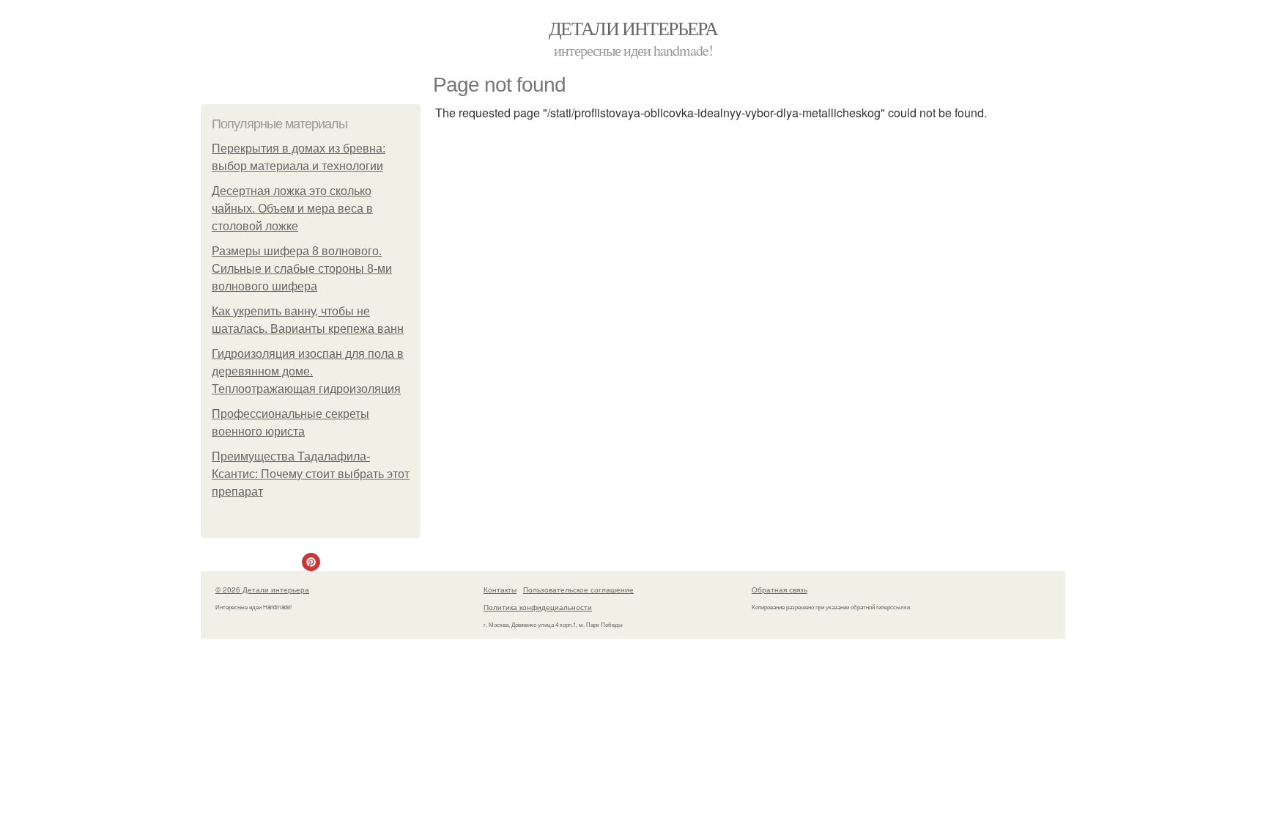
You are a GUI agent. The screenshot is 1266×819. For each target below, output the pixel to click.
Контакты (500, 589)
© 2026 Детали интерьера (262, 589)
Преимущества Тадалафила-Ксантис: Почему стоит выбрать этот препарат (311, 474)
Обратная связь (779, 589)
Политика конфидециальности (538, 607)
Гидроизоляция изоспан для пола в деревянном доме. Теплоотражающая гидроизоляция (308, 371)
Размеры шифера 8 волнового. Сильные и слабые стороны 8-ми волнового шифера (302, 269)
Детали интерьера (633, 27)
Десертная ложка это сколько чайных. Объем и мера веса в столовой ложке (292, 208)
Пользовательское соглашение (578, 589)
